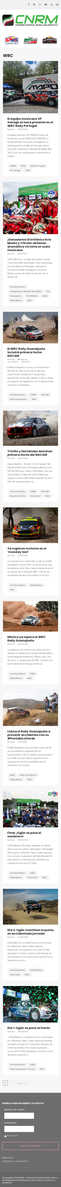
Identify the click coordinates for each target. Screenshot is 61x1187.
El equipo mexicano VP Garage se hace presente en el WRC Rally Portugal (30, 122)
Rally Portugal (38, 166)
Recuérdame (12, 1135)
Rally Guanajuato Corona (22, 1069)
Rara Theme (37, 1180)
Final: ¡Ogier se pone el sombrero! (24, 834)
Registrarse (7, 1158)
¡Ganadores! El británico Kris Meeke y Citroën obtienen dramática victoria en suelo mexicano (29, 244)
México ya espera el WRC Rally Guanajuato (26, 639)
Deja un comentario (17, 360)
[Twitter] (34, 4)
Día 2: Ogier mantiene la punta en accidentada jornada (30, 932)
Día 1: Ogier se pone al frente (28, 1028)
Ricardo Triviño (17, 496)
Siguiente (22, 1083)
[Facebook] (28, 4)
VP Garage (15, 170)
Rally (23, 166)
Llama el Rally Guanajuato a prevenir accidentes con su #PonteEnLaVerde (28, 734)
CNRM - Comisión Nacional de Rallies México (38, 1178)
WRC (27, 170)
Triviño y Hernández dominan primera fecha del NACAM (29, 453)
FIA (48, 291)
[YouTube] (46, 4)
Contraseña (10, 1123)
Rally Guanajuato (18, 399)
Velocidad (35, 496)
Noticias (11, 129)
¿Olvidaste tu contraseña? (15, 1161)
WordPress (7, 1183)
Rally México (16, 300)
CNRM (13, 166)
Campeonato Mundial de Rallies (25, 291)
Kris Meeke (32, 296)
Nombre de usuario (14, 1109)
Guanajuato (15, 296)
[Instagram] (40, 4)
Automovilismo (17, 287)
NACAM (45, 395)
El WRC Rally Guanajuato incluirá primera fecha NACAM (26, 352)
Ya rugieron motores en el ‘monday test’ (26, 550)
